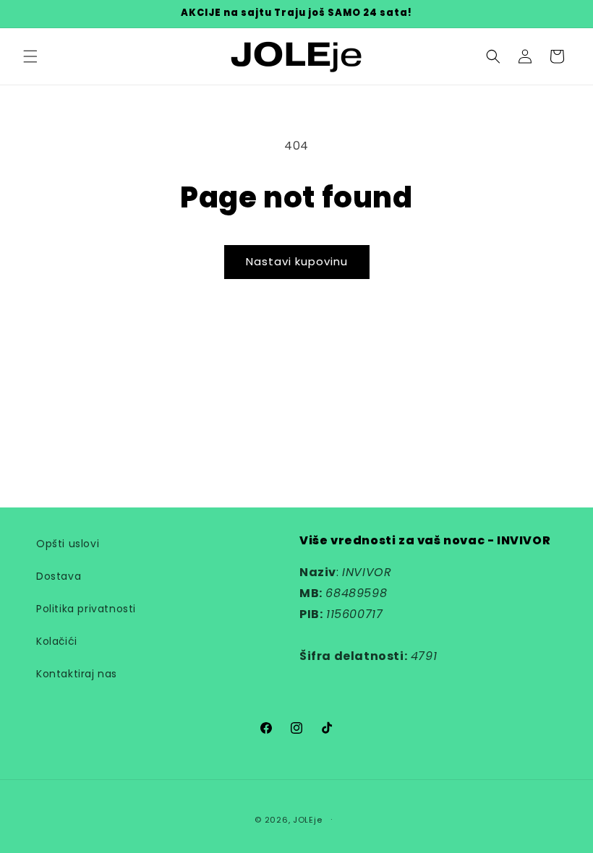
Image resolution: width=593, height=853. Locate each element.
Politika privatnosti (86, 608)
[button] (30, 56)
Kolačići (56, 641)
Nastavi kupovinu (297, 261)
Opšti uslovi (67, 543)
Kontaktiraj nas (76, 673)
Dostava (58, 576)
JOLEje (307, 820)
